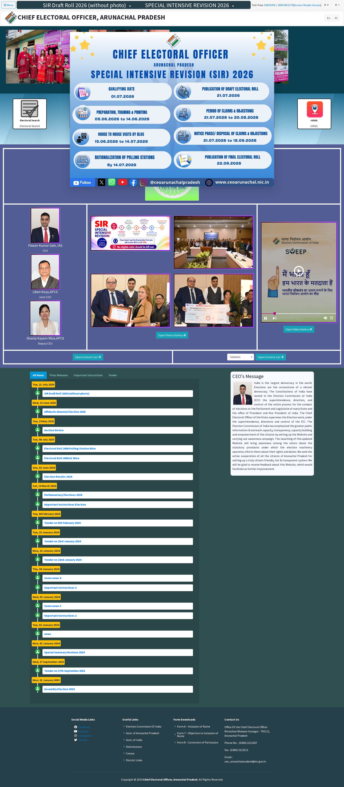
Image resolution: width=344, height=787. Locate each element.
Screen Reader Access (307, 5)
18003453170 (285, 5)
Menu (9, 5)
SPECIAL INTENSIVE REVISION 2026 (136, 5)
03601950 (270, 5)
